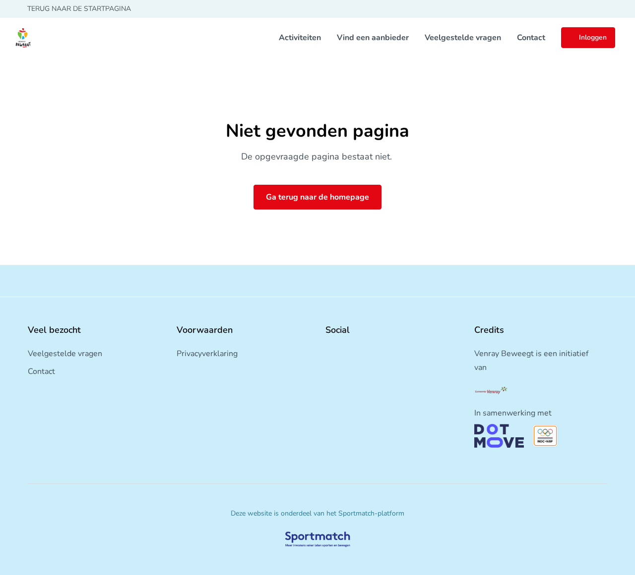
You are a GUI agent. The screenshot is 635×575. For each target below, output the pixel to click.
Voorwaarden (205, 330)
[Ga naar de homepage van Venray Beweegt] (23, 38)
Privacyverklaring (207, 353)
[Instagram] (345, 352)
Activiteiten (300, 37)
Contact (531, 37)
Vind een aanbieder (373, 37)
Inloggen (593, 37)
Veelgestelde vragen (463, 37)
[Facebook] (329, 352)
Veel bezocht (54, 330)
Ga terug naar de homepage (317, 197)
